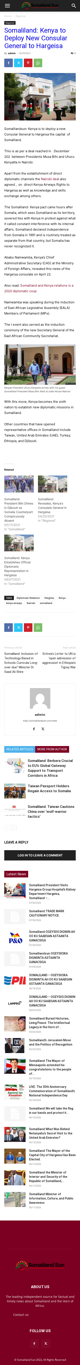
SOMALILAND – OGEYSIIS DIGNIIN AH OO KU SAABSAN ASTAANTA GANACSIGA (52, 1001)
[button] (7, 6)
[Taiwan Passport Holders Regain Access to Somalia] (15, 791)
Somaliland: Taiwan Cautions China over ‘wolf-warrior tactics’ (51, 811)
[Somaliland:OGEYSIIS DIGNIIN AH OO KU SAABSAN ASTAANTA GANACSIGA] (15, 937)
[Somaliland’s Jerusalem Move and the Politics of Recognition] (15, 1045)
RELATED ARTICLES (19, 749)
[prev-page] (7, 827)
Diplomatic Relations (28, 597)
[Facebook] (8, 63)
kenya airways (14, 603)
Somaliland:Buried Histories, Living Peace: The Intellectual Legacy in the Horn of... (49, 1023)
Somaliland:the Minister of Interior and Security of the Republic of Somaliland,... (48, 1177)
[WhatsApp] (38, 63)
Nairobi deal (50, 179)
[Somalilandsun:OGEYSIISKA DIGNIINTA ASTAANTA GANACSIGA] (15, 958)
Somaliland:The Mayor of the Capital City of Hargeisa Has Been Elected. (52, 1155)
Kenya (62, 597)
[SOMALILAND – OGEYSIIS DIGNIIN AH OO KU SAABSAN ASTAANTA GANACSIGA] (15, 1002)
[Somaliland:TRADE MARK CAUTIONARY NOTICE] (15, 916)
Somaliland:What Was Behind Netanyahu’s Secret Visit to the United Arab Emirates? (50, 1133)
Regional (21, 16)
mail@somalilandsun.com (48, 1315)
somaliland (46, 603)
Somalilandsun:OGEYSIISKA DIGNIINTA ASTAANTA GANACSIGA (48, 958)
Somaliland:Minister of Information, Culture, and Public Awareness (51, 1198)
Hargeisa (49, 597)
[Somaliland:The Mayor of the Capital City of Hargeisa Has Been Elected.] (15, 1156)
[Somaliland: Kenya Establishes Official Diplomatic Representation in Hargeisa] (19, 543)
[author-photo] (40, 708)
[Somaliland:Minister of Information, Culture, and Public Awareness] (15, 1199)
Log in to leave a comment (40, 855)
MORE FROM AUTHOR (52, 749)
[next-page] (13, 827)
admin (12, 53)
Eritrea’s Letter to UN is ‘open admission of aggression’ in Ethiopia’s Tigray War (59, 660)
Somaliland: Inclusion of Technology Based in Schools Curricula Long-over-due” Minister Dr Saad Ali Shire (21, 663)
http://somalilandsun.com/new (40, 720)
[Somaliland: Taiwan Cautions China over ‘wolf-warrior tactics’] (15, 811)
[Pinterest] (28, 63)
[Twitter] (18, 63)
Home (8, 16)
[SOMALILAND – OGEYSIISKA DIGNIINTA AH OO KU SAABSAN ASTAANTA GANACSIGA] (15, 980)
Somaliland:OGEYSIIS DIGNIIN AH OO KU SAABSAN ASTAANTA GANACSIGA (52, 936)
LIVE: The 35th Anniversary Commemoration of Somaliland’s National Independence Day (52, 1091)
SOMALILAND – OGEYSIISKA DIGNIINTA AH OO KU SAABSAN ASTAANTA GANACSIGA (50, 979)
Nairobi (31, 603)
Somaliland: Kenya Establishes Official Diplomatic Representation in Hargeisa (17, 566)
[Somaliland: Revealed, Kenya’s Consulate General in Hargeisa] (52, 484)
